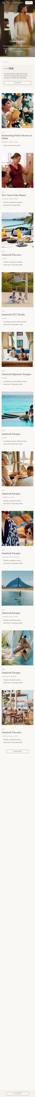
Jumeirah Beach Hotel (10, 617)
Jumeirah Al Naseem (9, 676)
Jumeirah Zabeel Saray (10, 142)
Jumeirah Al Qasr (8, 497)
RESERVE (29, 3)
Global (4, 259)
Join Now (17, 83)
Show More (17, 751)
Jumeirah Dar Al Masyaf (10, 557)
